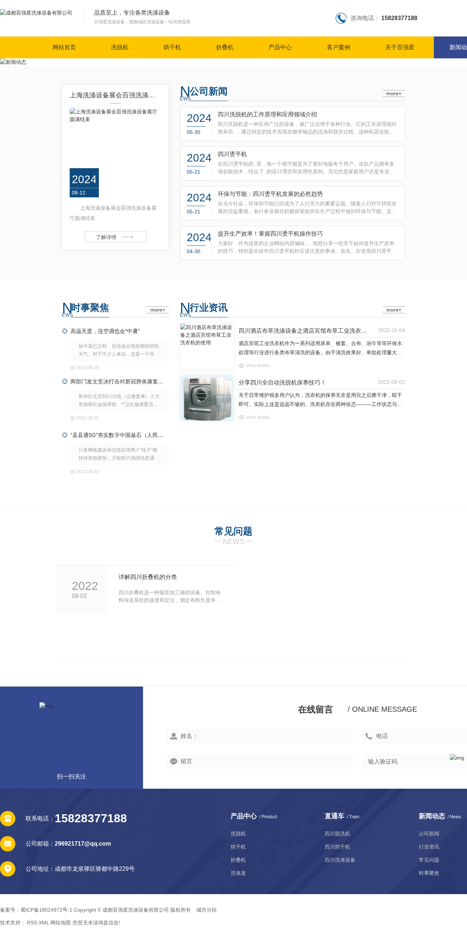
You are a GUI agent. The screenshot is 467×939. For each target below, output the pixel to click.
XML (44, 923)
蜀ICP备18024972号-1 (46, 910)
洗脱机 (119, 47)
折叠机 (225, 47)
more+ (393, 93)
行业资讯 (209, 307)
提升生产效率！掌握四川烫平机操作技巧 (270, 234)
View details (258, 365)
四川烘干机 (337, 847)
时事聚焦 (90, 307)
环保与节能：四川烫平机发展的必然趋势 (270, 194)
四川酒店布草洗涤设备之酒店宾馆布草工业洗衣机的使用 (305, 331)
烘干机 (172, 47)
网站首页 (64, 47)
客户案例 (338, 47)
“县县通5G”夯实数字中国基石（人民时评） (119, 435)
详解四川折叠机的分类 (148, 577)
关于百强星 (399, 47)
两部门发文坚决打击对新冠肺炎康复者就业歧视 (119, 381)
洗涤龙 (238, 873)
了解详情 (106, 237)
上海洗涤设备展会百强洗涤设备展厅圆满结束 (115, 95)
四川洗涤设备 (340, 860)
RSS (32, 923)
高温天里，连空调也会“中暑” (105, 331)
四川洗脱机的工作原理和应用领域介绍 (267, 114)
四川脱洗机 (337, 833)
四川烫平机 (232, 154)
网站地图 (60, 923)
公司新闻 (209, 91)
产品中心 (280, 47)
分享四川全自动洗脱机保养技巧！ (282, 382)
